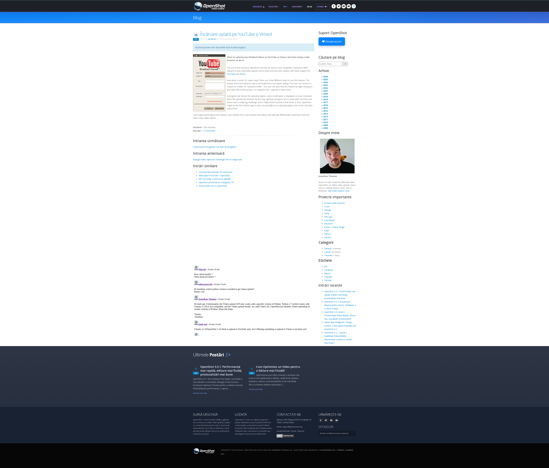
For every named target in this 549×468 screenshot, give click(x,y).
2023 (325, 85)
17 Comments (208, 130)
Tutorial (327, 280)
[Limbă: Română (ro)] (354, 6)
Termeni (340, 450)
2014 (325, 110)
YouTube (231, 74)
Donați (320, 6)
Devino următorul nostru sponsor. (334, 433)
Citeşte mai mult (200, 393)
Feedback (328, 270)
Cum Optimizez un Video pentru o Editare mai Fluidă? (278, 369)
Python (327, 234)
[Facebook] (334, 6)
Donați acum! (333, 41)
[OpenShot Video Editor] (209, 6)
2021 (325, 90)
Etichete (325, 260)
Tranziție (328, 276)
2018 (325, 99)
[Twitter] (339, 6)
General (327, 248)
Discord (301, 431)
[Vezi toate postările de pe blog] (228, 355)
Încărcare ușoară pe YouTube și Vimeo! (236, 34)
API (285, 6)
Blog (309, 6)
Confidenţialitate (327, 450)
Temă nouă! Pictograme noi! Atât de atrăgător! (214, 147)
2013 (325, 113)
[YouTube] (349, 6)
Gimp (326, 213)
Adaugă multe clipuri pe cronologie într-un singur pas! (217, 159)
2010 (325, 122)
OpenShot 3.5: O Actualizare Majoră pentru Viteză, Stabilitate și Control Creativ (340, 305)
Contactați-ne (289, 414)
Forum (293, 431)
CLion (327, 206)
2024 (325, 82)
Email (287, 431)
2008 (325, 128)
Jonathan (212, 39)
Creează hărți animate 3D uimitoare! (215, 172)
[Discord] (344, 6)
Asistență (297, 6)
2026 (325, 76)
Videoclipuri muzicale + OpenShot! (214, 175)
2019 (325, 96)
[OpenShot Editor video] (204, 451)
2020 (325, 93)
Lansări (327, 252)
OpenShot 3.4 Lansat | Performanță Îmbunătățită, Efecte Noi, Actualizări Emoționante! (340, 315)
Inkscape (328, 216)
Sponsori (326, 427)
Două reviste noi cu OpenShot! (213, 185)
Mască (327, 273)
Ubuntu (327, 237)
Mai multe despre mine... (339, 190)
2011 (325, 119)
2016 (325, 105)
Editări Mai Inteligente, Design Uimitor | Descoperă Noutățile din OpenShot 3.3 (340, 325)
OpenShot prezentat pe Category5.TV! (216, 182)
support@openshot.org (292, 427)
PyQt (326, 230)
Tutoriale (328, 255)
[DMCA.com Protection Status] (285, 435)
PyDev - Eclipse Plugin (334, 227)
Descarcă (257, 6)
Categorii (326, 242)
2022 (325, 88)
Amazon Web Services (334, 203)
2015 (325, 108)
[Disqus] (253, 226)
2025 (325, 79)
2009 (325, 125)
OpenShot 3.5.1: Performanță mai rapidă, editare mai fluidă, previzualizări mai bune (339, 295)
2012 (325, 116)
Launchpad (329, 220)
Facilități (273, 6)
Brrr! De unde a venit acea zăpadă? (215, 179)
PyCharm (328, 223)
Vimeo (243, 74)
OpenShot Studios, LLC (282, 450)
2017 (325, 102)
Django (327, 210)
